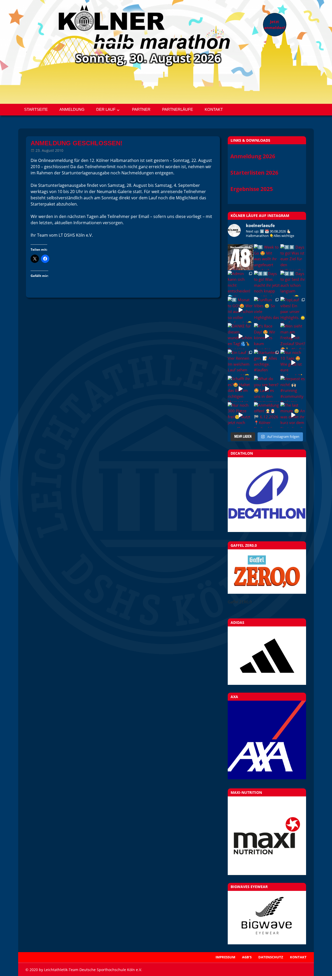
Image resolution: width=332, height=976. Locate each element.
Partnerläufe (177, 109)
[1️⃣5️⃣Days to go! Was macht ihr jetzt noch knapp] (267, 283)
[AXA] (267, 777)
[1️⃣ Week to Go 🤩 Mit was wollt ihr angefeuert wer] (267, 257)
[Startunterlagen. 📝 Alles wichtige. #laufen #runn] (267, 362)
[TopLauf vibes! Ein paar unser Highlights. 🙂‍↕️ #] (293, 310)
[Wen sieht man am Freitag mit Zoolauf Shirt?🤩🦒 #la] (293, 336)
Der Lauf (105, 109)
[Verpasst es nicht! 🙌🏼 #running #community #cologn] (293, 388)
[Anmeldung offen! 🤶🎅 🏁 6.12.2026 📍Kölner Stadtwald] (267, 415)
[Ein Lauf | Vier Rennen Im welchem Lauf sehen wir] (240, 362)
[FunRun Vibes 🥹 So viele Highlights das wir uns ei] (267, 310)
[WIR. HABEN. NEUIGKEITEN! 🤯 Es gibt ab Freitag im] (240, 257)
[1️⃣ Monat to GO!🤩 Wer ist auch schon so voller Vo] (240, 310)
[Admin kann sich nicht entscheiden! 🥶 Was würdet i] (240, 283)
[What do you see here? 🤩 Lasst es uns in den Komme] (267, 388)
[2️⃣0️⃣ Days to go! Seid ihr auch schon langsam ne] (293, 283)
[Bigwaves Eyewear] (267, 917)
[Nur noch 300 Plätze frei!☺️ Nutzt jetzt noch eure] (240, 415)
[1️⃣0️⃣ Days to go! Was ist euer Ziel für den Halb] (293, 257)
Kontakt (214, 109)
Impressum (225, 957)
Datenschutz (270, 957)
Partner (141, 109)
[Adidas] (267, 655)
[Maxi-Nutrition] (267, 835)
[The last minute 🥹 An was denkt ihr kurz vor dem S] (293, 415)
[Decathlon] (267, 530)
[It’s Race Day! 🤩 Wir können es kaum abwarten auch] (267, 336)
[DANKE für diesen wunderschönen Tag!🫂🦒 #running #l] (240, 336)
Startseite (36, 109)
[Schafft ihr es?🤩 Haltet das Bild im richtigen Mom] (240, 388)
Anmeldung (72, 109)
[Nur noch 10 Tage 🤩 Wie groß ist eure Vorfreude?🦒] (293, 362)
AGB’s (247, 957)
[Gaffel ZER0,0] (267, 592)
